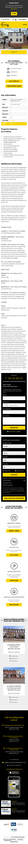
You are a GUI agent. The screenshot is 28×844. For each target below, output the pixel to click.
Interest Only (20, 471)
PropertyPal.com (14, 841)
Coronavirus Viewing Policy (9, 839)
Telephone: (6, 402)
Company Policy (7, 840)
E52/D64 (13, 120)
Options (13, 52)
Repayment (7, 471)
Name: (4, 395)
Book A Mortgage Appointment (14, 498)
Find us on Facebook (15, 765)
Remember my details (15, 431)
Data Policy (20, 839)
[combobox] (6, 405)
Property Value (7, 443)
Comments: (6, 416)
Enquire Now (14, 427)
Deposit (5, 450)
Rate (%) (5, 457)
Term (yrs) (5, 464)
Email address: (7, 409)
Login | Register (22, 19)
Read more (14, 9)
